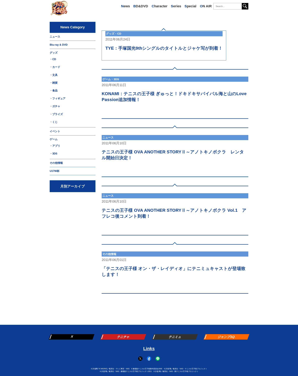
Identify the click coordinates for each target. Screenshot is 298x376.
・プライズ (56, 114)
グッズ (54, 52)
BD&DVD (140, 6)
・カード (55, 67)
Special (190, 6)
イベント (55, 131)
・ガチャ (55, 106)
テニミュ (175, 336)
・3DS (53, 153)
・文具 (54, 74)
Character (159, 6)
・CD (53, 59)
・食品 (54, 90)
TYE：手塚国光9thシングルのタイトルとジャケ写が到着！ (164, 48)
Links (149, 348)
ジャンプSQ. (226, 336)
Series (176, 6)
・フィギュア (57, 98)
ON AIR (206, 6)
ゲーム (54, 139)
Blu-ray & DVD (59, 44)
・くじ (54, 122)
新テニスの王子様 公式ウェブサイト (59, 9)
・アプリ (55, 145)
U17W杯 (54, 171)
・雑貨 (54, 82)
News (125, 6)
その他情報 (56, 162)
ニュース (55, 36)
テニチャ (123, 336)
